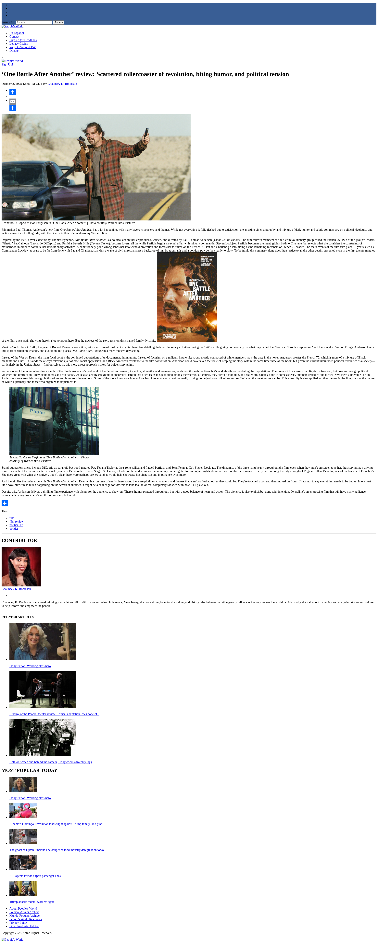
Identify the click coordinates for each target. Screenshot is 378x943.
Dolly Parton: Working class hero (30, 666)
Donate (14, 50)
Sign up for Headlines (23, 40)
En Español (16, 33)
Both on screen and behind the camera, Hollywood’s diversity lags (50, 762)
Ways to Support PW (22, 47)
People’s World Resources (25, 919)
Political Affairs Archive (24, 912)
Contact (14, 36)
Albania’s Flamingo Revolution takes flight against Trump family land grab (55, 824)
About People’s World (23, 908)
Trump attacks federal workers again (32, 901)
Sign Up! (7, 64)
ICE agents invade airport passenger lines (35, 876)
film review (16, 521)
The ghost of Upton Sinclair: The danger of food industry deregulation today (56, 850)
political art (16, 525)
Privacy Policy (18, 922)
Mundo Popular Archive (24, 915)
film (11, 518)
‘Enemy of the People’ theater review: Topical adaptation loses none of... (54, 714)
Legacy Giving (18, 43)
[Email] (192, 102)
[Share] (192, 92)
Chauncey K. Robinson (62, 83)
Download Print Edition (24, 926)
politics (13, 528)
